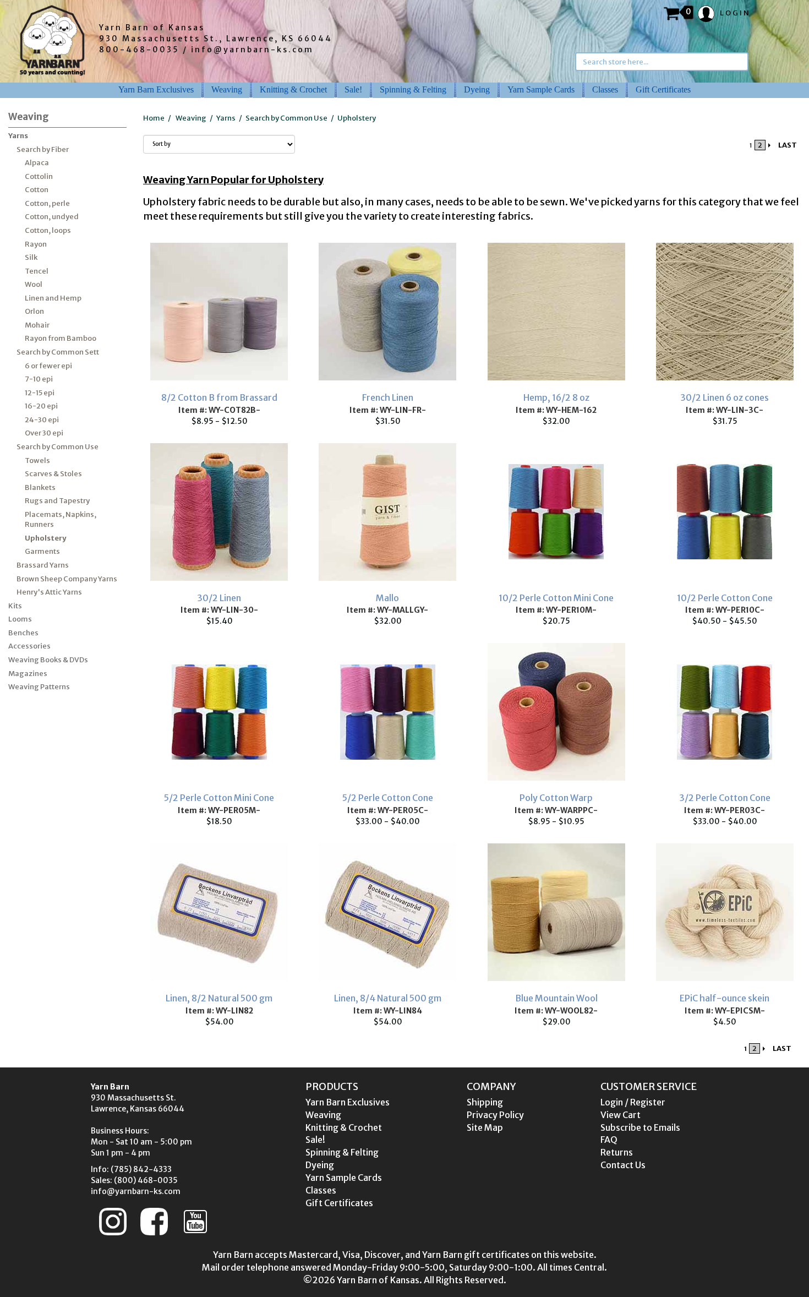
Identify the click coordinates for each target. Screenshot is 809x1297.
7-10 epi (39, 379)
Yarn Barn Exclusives (156, 89)
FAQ (608, 1139)
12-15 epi (39, 392)
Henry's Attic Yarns (49, 592)
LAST (787, 145)
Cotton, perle (47, 203)
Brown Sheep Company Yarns (67, 579)
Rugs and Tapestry (57, 500)
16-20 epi (41, 406)
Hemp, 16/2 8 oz (556, 397)
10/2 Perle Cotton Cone (725, 597)
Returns (616, 1152)
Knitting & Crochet (293, 89)
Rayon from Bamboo (60, 338)
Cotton (36, 189)
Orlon (34, 311)
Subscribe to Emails (640, 1127)
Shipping (485, 1102)
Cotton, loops (48, 230)
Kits (15, 606)
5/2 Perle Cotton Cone (387, 797)
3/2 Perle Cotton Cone (724, 797)
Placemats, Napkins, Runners (60, 520)
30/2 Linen (219, 597)
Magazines (27, 673)
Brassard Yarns (43, 565)
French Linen (387, 397)
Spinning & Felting (413, 89)
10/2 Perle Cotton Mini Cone (556, 597)
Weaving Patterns (39, 686)
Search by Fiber (43, 149)
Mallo (387, 597)
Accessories (29, 646)
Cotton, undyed (52, 216)
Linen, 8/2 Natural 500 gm (219, 998)
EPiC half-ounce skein (724, 998)
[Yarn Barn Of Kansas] (52, 40)
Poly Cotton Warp (556, 797)
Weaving (226, 89)
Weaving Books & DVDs (48, 659)
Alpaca (37, 162)
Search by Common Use (58, 446)
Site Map (485, 1127)
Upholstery (45, 538)
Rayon (36, 244)
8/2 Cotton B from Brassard (219, 397)
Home (154, 118)
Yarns (18, 135)
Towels (37, 460)
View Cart (620, 1114)
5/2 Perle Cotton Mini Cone (219, 797)
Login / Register (632, 1102)
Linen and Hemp (53, 298)
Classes (605, 89)
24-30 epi (42, 419)
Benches (23, 632)
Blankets (40, 487)
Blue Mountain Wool (556, 998)
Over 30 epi (44, 433)
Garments (42, 551)
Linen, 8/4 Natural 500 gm (387, 998)
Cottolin (39, 176)
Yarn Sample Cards (541, 89)
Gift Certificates (663, 89)
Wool (33, 284)
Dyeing (477, 89)
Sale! (353, 89)
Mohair (37, 325)
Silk (31, 257)
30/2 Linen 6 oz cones (724, 397)
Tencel (36, 271)
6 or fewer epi (48, 365)
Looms (20, 619)
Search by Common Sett (58, 352)
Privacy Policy (495, 1114)
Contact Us (623, 1164)
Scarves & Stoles (53, 473)
